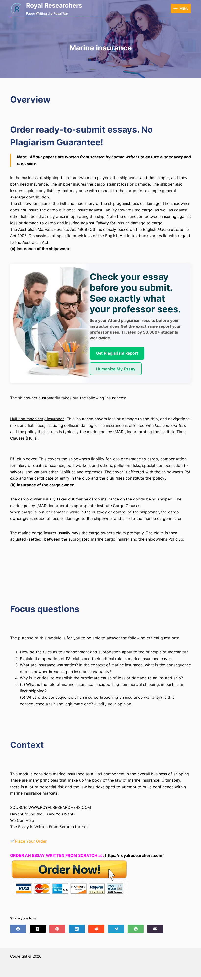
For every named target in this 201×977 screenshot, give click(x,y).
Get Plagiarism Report (117, 353)
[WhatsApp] (136, 929)
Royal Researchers (54, 5)
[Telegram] (116, 929)
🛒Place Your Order (28, 841)
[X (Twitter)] (38, 929)
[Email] (155, 929)
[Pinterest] (57, 929)
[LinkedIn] (77, 929)
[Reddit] (96, 929)
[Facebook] (18, 929)
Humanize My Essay (115, 368)
